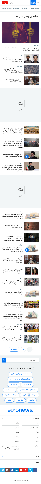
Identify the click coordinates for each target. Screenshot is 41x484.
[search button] (4, 360)
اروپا (38, 423)
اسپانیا (34, 395)
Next (15, 349)
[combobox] (20, 360)
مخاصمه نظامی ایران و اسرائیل (30, 8)
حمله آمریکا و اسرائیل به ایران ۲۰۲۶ (20, 379)
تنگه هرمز (20, 400)
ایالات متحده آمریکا (11, 395)
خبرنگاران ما (36, 446)
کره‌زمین (17, 427)
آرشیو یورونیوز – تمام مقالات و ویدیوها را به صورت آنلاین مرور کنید (10, 448)
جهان (17, 423)
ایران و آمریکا (10, 389)
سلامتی (31, 400)
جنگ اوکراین (27, 384)
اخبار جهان (36, 45)
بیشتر (37, 462)
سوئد (21, 212)
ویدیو (37, 441)
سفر (38, 437)
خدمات (37, 456)
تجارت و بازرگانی (34, 427)
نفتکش (9, 400)
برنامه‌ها (17, 441)
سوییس (20, 163)
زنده (4, 3)
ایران (21, 55)
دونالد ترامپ (13, 384)
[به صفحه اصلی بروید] (33, 2)
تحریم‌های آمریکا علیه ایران (28, 389)
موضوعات (36, 418)
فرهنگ (17, 437)
